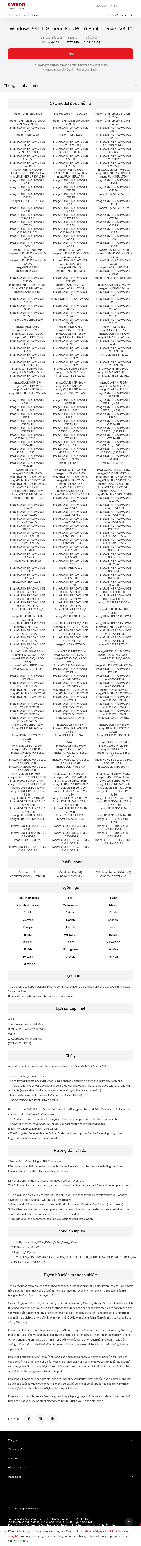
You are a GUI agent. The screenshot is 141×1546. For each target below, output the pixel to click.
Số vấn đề (91, 37)
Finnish (70, 927)
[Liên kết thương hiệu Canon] (16, 6)
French (113, 927)
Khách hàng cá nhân (107, 6)
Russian (113, 949)
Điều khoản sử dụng (90, 1531)
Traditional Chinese (28, 897)
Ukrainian (29, 963)
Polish (28, 949)
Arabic (28, 912)
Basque (28, 927)
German (28, 919)
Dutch (70, 941)
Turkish (113, 956)
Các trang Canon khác (25, 1508)
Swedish (28, 956)
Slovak (70, 956)
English (113, 897)
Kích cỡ (72, 37)
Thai (70, 897)
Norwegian (113, 941)
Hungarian (70, 934)
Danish (70, 919)
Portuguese (70, 949)
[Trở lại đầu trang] (129, 1522)
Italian (113, 934)
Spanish (113, 919)
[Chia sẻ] (29, 1419)
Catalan (70, 912)
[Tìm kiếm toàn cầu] (125, 6)
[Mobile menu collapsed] (131, 5)
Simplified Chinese (27, 905)
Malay (113, 905)
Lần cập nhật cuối (51, 37)
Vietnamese (70, 905)
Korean (27, 941)
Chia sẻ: (14, 1418)
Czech (113, 912)
